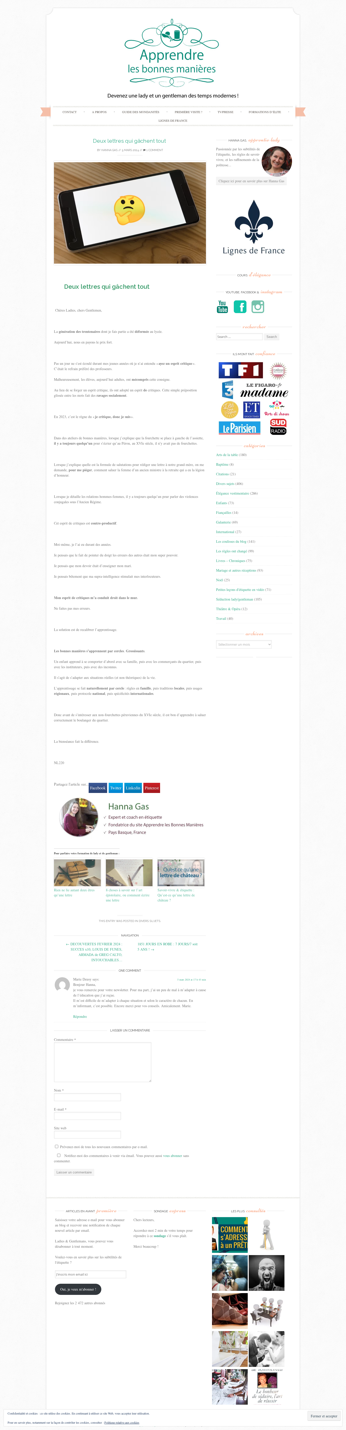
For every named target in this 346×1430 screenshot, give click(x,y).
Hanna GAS (109, 150)
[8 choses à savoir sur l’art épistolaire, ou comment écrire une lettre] (129, 872)
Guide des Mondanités (140, 112)
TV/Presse (225, 112)
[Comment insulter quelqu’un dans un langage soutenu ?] (266, 1273)
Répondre (80, 1016)
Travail (221, 618)
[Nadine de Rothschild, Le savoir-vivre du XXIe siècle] (266, 1387)
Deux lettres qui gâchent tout (130, 141)
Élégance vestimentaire (232, 493)
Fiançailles (223, 512)
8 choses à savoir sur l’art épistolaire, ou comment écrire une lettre (127, 895)
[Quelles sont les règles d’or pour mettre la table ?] (230, 1387)
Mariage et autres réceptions (236, 570)
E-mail (60, 1109)
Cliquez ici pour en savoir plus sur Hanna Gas (251, 180)
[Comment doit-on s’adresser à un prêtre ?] (230, 1235)
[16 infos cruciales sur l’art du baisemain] (266, 1349)
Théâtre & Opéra (228, 608)
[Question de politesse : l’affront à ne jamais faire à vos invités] (230, 1311)
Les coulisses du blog (231, 541)
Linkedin (133, 787)
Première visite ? (188, 112)
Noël (219, 579)
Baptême (222, 464)
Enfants (221, 502)
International (225, 531)
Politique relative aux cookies (121, 1422)
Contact (69, 112)
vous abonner (172, 1155)
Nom (59, 1090)
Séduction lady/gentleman (234, 599)
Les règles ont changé (231, 551)
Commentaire (65, 1039)
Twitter (115, 787)
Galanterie (223, 522)
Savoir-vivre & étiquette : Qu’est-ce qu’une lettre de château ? (176, 895)
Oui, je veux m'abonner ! (78, 1289)
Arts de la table (227, 454)
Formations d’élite (265, 112)
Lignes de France (173, 120)
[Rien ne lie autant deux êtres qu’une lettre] (77, 872)
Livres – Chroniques (230, 560)
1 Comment (154, 150)
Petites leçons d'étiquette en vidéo (240, 589)
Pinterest (152, 787)
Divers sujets (149, 921)
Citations (222, 474)
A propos (99, 112)
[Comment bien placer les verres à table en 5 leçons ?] (230, 1349)
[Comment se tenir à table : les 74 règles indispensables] (266, 1311)
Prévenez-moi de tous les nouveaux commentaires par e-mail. (104, 1146)
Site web (60, 1128)
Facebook (98, 787)
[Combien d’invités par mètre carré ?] (230, 1273)
